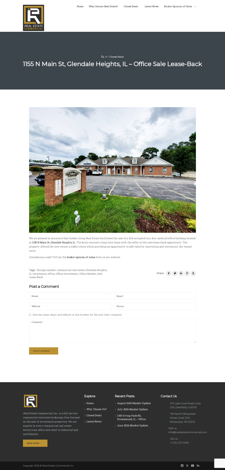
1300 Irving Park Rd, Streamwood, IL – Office (131, 417)
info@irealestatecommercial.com (188, 432)
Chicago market (46, 270)
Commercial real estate (71, 270)
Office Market (87, 273)
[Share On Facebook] (168, 273)
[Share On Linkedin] (181, 273)
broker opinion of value (81, 257)
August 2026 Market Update (134, 403)
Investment (40, 273)
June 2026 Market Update (132, 425)
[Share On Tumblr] (193, 273)
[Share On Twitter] (175, 273)
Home (90, 403)
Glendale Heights (96, 270)
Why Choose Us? (96, 409)
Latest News (93, 421)
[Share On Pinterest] (187, 273)
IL (30, 273)
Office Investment (67, 273)
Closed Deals (116, 56)
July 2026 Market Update (132, 409)
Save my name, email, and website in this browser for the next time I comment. (77, 314)
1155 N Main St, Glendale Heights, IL (53, 242)
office (51, 273)
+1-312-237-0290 (179, 442)
